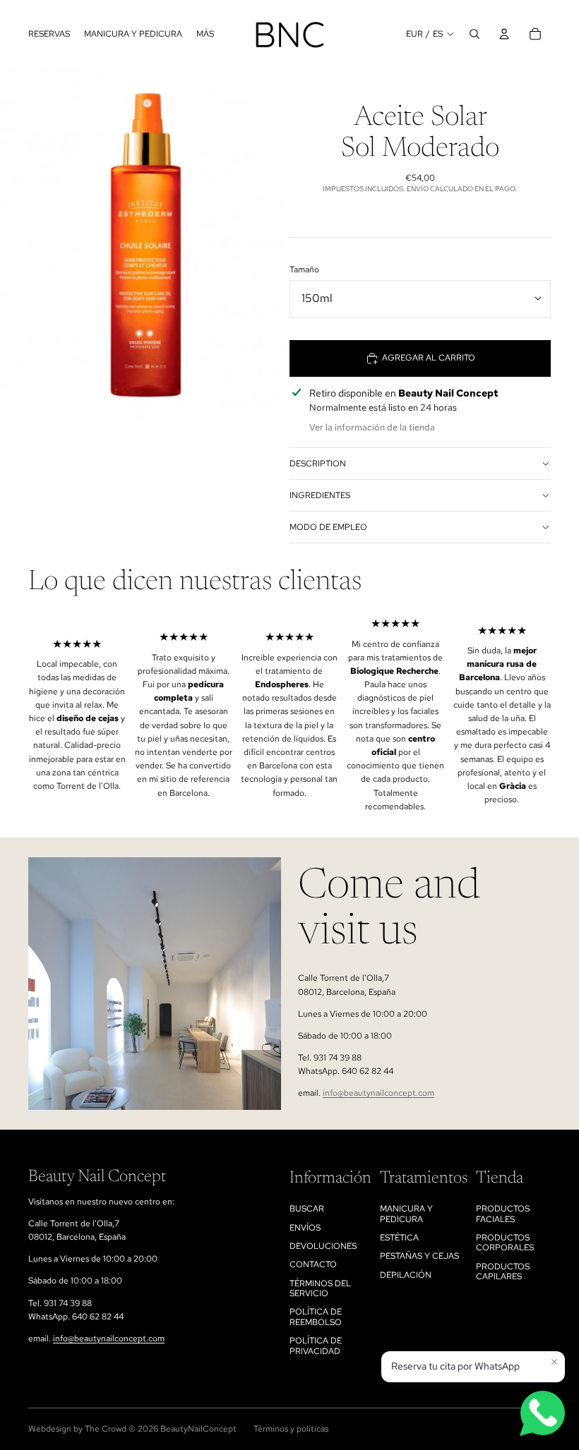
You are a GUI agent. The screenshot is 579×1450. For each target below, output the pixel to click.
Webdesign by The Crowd (77, 1428)
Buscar (307, 1208)
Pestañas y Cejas (419, 1256)
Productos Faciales (503, 1213)
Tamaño (304, 269)
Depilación (405, 1275)
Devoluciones (323, 1246)
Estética (399, 1237)
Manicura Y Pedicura (406, 1213)
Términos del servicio (320, 1288)
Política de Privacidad (316, 1345)
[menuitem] (205, 34)
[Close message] (554, 1362)
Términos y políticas (290, 1428)
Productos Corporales (505, 1242)
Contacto (313, 1264)
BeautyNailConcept (198, 1428)
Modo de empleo (328, 527)
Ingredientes (320, 495)
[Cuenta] (504, 33)
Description (318, 463)
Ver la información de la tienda (372, 427)
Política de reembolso (316, 1316)
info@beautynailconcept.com (378, 1093)
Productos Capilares (503, 1271)
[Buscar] (474, 33)
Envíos (305, 1227)
